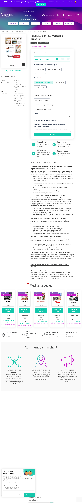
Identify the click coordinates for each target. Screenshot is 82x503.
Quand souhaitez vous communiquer (45, 65)
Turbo (8, 315)
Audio (46, 24)
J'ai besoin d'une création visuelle (45, 120)
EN (79, 15)
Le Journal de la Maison (24, 316)
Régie (70, 15)
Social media (69, 24)
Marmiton (41, 315)
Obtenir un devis (8, 310)
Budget (36, 113)
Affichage (13, 24)
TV (35, 24)
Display (57, 24)
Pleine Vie (57, 315)
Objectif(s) (37, 78)
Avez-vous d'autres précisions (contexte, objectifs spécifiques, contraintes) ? (49, 125)
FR (75, 15)
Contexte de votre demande (42, 91)
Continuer (52, 134)
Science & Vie (74, 315)
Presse (24, 24)
